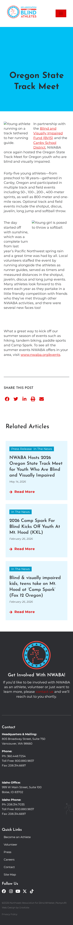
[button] (7, 399)
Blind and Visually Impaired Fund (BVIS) (48, 133)
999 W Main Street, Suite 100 (22, 787)
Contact (9, 867)
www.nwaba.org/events (40, 355)
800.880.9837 (24, 761)
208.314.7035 (16, 804)
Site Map (10, 874)
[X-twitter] (25, 891)
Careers (9, 859)
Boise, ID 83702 (12, 792)
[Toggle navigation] (61, 13)
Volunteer (10, 844)
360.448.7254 (16, 756)
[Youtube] (18, 891)
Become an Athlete (17, 837)
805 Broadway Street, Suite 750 (23, 739)
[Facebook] (4, 891)
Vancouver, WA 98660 (17, 743)
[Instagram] (11, 891)
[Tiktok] (32, 891)
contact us (44, 692)
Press (7, 852)
